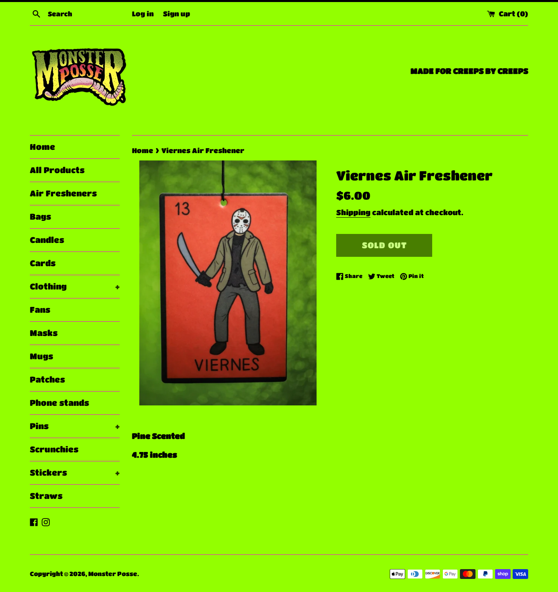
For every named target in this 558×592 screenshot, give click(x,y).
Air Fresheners (63, 193)
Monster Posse (112, 573)
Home (42, 146)
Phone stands (59, 402)
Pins (75, 426)
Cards (43, 263)
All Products (57, 170)
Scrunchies (54, 449)
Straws (46, 496)
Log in (143, 13)
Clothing (75, 286)
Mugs (41, 356)
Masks (44, 333)
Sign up (176, 13)
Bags (40, 216)
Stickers (75, 472)
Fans (40, 309)
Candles (47, 240)
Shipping (353, 212)
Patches (47, 379)
